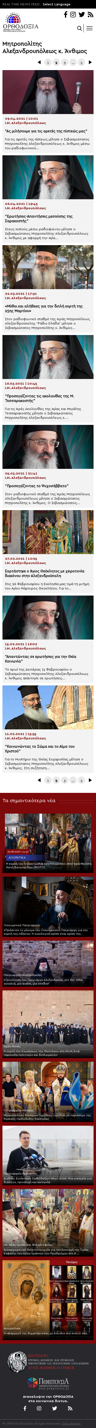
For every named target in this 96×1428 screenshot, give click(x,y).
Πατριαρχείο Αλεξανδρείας (23, 975)
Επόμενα (90, 62)
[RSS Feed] (91, 15)
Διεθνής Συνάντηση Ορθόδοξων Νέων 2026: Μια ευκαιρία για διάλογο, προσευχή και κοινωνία (48, 1180)
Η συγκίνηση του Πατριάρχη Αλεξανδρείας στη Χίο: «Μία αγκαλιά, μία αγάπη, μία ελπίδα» (43, 981)
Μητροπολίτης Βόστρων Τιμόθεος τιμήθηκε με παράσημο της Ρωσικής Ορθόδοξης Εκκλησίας (47, 1117)
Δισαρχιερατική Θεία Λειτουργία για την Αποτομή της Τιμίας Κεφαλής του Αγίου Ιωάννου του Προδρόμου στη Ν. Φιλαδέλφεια (46, 1251)
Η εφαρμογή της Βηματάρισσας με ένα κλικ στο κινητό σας (45, 1333)
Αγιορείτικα (17, 857)
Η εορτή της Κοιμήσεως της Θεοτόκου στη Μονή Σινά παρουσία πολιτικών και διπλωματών (42, 1053)
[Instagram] (73, 15)
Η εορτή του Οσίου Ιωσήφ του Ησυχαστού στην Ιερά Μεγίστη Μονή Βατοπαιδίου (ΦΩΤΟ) (49, 865)
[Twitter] (82, 15)
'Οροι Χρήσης (71, 1423)
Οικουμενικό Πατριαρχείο (22, 925)
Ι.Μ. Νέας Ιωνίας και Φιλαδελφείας (28, 1244)
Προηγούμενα (39, 62)
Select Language (56, 4)
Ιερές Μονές (12, 1046)
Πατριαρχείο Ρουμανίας (20, 1173)
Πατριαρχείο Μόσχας (19, 1110)
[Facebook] (65, 15)
